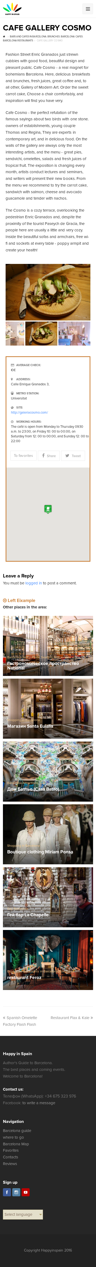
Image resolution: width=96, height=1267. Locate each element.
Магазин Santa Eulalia (30, 726)
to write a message (38, 1102)
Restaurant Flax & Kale (70, 1017)
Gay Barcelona (17, 909)
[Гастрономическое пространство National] (48, 646)
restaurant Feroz (24, 977)
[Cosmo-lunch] (48, 292)
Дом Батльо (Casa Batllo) (33, 789)
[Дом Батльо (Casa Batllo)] (48, 772)
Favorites (11, 1150)
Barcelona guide (17, 1130)
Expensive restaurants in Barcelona (32, 971)
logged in (33, 583)
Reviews (10, 1163)
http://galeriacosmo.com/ (29, 412)
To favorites (23, 455)
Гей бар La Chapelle (28, 915)
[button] (48, 509)
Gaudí (44, 783)
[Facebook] (7, 1192)
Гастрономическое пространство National (43, 666)
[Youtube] (26, 1192)
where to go (13, 1137)
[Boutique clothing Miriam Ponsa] (48, 834)
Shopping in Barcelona (23, 720)
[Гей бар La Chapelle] (48, 897)
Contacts (10, 1157)
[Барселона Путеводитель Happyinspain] (12, 9)
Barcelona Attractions (22, 783)
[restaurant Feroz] (48, 960)
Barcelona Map (16, 1144)
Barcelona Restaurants (23, 657)
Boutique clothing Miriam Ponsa (40, 852)
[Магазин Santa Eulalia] (48, 709)
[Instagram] (16, 1192)
